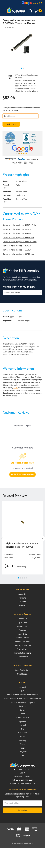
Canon (22, 710)
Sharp (22, 744)
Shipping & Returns (22, 645)
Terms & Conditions (22, 653)
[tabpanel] (22, 44)
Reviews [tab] (18, 425)
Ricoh (22, 736)
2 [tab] (23, 68)
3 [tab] (22, 578)
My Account (23, 622)
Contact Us (22, 618)
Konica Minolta (22, 717)
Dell (22, 755)
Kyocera (22, 721)
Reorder (22, 630)
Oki (22, 729)
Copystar (22, 751)
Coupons (22, 601)
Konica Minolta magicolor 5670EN (17, 229)
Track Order (22, 634)
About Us (22, 594)
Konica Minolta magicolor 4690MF (17, 233)
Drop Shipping (22, 674)
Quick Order (22, 626)
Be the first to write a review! (22, 474)
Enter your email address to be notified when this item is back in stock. (21, 109)
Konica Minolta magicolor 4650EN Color (19, 225)
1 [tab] (21, 68)
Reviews (22, 597)
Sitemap (22, 605)
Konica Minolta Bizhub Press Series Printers (22, 698)
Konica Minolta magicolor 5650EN (17, 250)
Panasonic (22, 732)
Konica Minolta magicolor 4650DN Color (19, 241)
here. (16, 388)
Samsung (22, 740)
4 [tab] (24, 578)
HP (22, 691)
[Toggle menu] (3, 10)
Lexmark (22, 725)
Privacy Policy (22, 649)
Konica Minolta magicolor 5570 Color (18, 254)
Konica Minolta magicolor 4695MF (17, 246)
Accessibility (22, 656)
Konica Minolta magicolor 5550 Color (18, 237)
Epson (22, 713)
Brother (22, 706)
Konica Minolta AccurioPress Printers (22, 694)
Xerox (22, 748)
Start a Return (22, 637)
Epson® (22, 687)
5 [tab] (27, 578)
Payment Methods (22, 641)
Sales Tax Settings (22, 670)
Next (42, 538)
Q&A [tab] (28, 425)
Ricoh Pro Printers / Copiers (22, 702)
